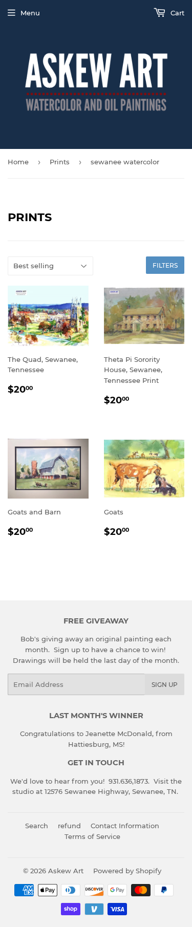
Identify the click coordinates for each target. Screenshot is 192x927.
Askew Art (65, 871)
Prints (60, 162)
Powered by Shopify (127, 871)
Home (18, 162)
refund (69, 826)
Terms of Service (92, 836)
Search (36, 826)
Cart (176, 13)
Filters (165, 265)
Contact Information (125, 826)
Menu (30, 13)
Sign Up (165, 684)
